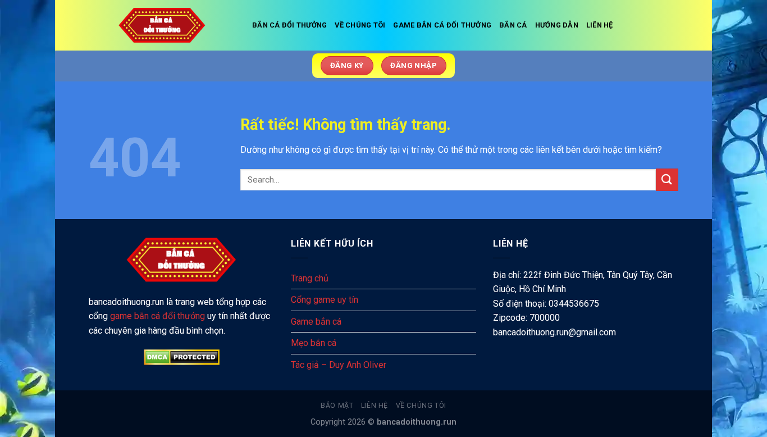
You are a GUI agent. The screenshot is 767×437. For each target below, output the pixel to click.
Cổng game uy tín (324, 299)
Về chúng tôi (421, 405)
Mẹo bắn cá (313, 343)
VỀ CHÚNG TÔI (360, 25)
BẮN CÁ (513, 25)
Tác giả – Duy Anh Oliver (338, 364)
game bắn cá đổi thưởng (157, 316)
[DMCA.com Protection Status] (181, 357)
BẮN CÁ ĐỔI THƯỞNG (289, 25)
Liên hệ (374, 405)
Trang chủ (309, 278)
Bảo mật (337, 405)
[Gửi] (667, 179)
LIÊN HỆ (599, 25)
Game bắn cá (316, 321)
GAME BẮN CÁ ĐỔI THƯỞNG (442, 25)
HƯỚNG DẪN (556, 25)
